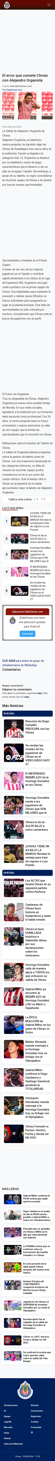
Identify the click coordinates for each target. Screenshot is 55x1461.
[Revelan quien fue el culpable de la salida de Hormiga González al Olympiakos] (13, 1323)
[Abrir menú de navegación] (49, 4)
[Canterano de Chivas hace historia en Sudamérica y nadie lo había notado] (14, 912)
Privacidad (36, 1427)
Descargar (27, 633)
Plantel (7, 1438)
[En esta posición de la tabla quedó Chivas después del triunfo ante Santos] (13, 1267)
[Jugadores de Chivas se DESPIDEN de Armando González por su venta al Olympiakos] (13, 1305)
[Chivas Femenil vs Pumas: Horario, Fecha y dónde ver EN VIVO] (14, 1134)
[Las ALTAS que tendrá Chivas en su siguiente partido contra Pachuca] (14, 888)
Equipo (7, 1416)
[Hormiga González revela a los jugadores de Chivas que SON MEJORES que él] (20, 554)
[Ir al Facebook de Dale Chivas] (32, 1432)
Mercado (8, 1427)
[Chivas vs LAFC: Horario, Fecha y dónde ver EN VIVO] (13, 1340)
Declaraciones (11, 1405)
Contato (34, 1422)
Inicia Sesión (37, 1411)
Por (12, 90)
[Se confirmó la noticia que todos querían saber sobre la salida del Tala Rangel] (13, 1356)
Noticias (35, 1405)
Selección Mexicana (13, 1444)
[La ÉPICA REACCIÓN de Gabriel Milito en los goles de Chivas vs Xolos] (14, 1024)
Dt (5, 1411)
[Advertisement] (27, 39)
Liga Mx (7, 1422)
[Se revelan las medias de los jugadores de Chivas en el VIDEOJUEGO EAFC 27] (20, 591)
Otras (6, 1433)
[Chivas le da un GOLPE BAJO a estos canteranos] (20, 539)
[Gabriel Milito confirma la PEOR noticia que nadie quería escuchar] (13, 1199)
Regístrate (36, 1416)
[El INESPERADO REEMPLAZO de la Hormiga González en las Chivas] (20, 572)
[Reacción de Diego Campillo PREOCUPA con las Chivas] (14, 728)
